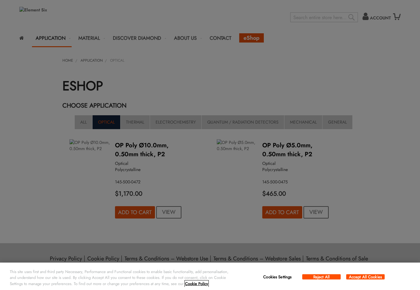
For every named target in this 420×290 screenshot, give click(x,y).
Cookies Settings (277, 276)
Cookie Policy (196, 284)
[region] (210, 276)
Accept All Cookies (365, 277)
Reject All (321, 277)
